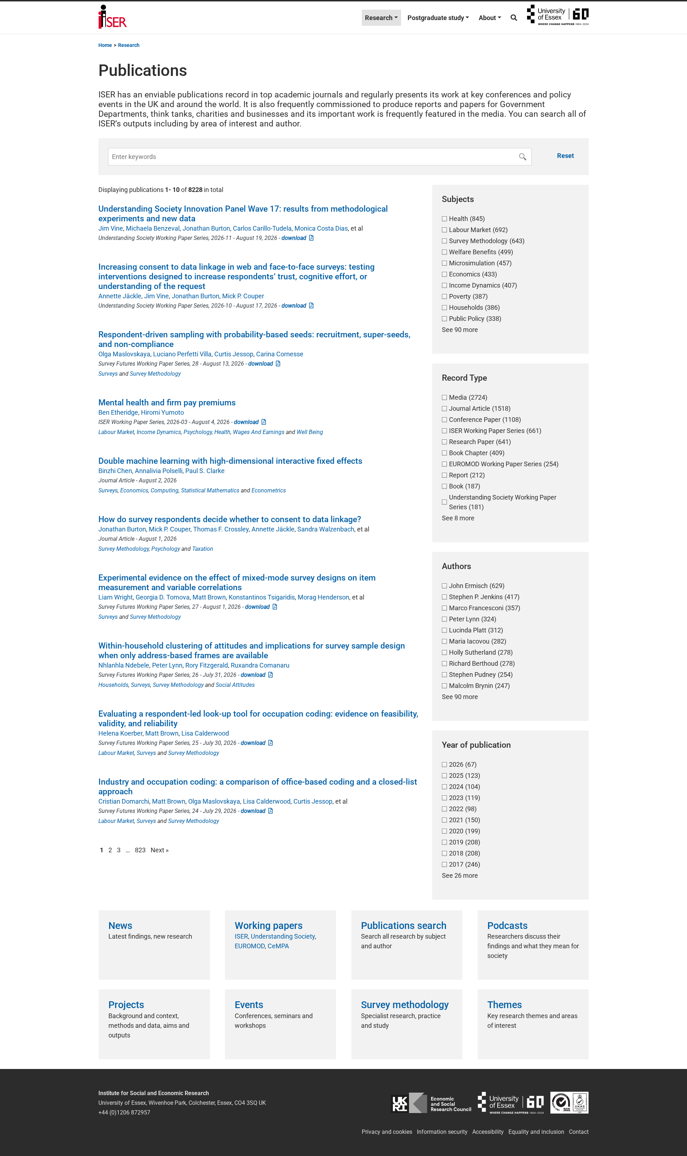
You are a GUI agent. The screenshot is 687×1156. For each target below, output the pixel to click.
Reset (565, 155)
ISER (241, 936)
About (487, 17)
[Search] (514, 17)
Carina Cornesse (279, 354)
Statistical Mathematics (210, 490)
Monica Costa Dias (321, 228)
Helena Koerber (120, 733)
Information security (442, 1131)
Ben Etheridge (118, 412)
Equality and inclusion (536, 1131)
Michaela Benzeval (153, 228)
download (295, 238)
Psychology (198, 432)
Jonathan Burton (206, 228)
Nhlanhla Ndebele (123, 665)
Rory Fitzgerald (206, 665)
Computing (165, 490)
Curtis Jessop (233, 354)
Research (379, 17)
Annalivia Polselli (158, 471)
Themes (504, 1005)
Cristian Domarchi (123, 801)
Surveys (108, 373)
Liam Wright (115, 597)
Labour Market (116, 432)
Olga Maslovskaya (124, 354)
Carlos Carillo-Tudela (262, 228)
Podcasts (507, 925)
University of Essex (558, 17)
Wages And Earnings (258, 432)
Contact (579, 1131)
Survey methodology (405, 1005)
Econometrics (269, 490)
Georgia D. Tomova (163, 597)
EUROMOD (250, 946)
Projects (126, 1005)
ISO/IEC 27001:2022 (569, 1102)
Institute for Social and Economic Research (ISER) (112, 17)
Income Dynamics (159, 432)
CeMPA (278, 946)
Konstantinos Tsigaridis (262, 597)
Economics (134, 490)
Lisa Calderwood (205, 733)
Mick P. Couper (243, 296)
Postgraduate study (436, 17)
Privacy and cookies (387, 1131)
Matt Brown (209, 597)
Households (113, 684)
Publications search (404, 925)
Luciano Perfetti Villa (182, 354)
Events (249, 1005)
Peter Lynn (167, 665)
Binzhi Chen (115, 471)
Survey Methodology (155, 373)
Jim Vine (110, 228)
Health (222, 432)
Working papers (269, 925)
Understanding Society (283, 936)
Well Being (310, 432)
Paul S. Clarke (205, 471)
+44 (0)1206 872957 (124, 1112)
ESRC (431, 1102)
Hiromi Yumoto (162, 412)
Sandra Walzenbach (325, 529)
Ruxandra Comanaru (260, 665)
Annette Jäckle (119, 296)
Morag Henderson (323, 597)
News (120, 925)
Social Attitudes (235, 684)
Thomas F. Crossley (221, 529)
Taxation (202, 548)
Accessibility (488, 1131)
